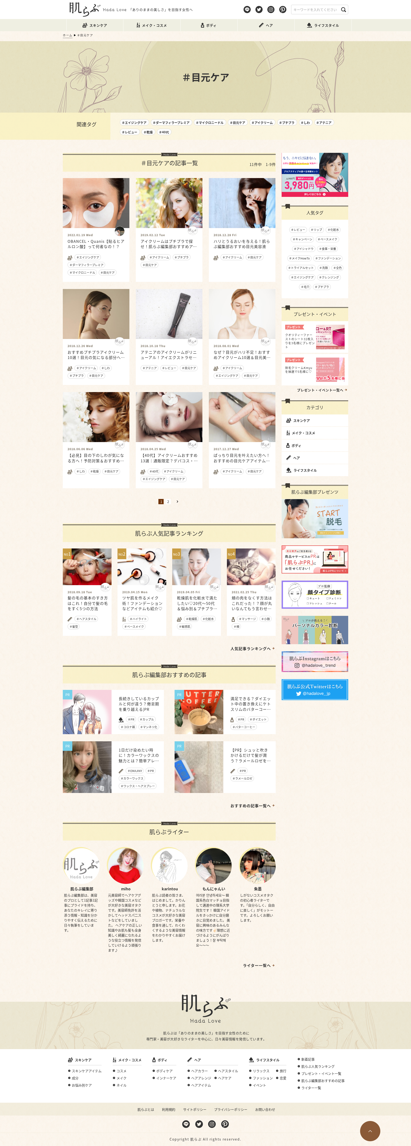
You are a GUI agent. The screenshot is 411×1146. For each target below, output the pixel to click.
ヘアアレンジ (201, 1078)
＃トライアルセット (301, 268)
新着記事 (308, 1059)
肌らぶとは (145, 1109)
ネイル (122, 1085)
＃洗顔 (323, 268)
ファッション (263, 1078)
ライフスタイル (305, 470)
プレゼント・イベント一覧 (321, 1073)
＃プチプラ (286, 122)
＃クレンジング (329, 277)
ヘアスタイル (228, 1070)
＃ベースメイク (327, 239)
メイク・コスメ (303, 432)
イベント (259, 1085)
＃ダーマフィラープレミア (171, 122)
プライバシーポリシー (230, 1109)
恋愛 (283, 1078)
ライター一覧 (311, 1087)
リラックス (261, 1070)
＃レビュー (129, 132)
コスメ (122, 1070)
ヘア (296, 457)
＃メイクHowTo (299, 258)
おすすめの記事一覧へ (250, 805)
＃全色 (337, 268)
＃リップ (316, 230)
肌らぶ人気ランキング (318, 1066)
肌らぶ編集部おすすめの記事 (323, 1080)
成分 (75, 1078)
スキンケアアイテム (87, 1070)
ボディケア (164, 1070)
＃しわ (305, 122)
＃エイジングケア (134, 122)
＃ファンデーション (328, 258)
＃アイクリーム (262, 122)
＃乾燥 (148, 132)
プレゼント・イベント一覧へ (320, 390)
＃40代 (164, 132)
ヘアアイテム (201, 1085)
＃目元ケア (237, 122)
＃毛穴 (305, 287)
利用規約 (168, 1109)
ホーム (68, 35)
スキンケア (301, 420)
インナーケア (166, 1078)
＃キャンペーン (302, 239)
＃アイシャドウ (303, 249)
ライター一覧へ (257, 965)
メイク (122, 1078)
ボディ (296, 445)
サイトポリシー (194, 1109)
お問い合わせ (265, 1109)
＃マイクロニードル (210, 122)
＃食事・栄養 (327, 249)
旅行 (283, 1070)
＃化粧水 (333, 230)
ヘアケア (224, 1078)
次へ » (177, 501)
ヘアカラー (199, 1070)
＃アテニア (324, 122)
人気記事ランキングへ (250, 648)
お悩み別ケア (82, 1085)
